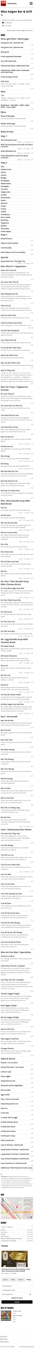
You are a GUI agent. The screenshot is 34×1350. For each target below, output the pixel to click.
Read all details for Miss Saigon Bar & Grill (19, 30)
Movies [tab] (21, 1280)
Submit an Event (17, 1298)
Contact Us (3, 1336)
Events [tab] (5, 1280)
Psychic (3, 1234)
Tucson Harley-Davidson (9, 1241)
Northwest (8, 23)
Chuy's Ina (4, 1232)
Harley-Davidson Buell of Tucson (11, 1238)
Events (4, 1246)
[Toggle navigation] (31, 3)
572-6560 (8, 26)
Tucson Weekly (10, 1347)
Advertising (3, 1339)
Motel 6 (3, 1230)
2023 (14, 1319)
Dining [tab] (29, 1280)
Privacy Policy (4, 1342)
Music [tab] (13, 1280)
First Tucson (5, 1236)
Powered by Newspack (26, 1347)
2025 (14, 1313)
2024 (14, 1317)
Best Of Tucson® (7, 1308)
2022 (14, 1322)
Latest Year (17, 1311)
